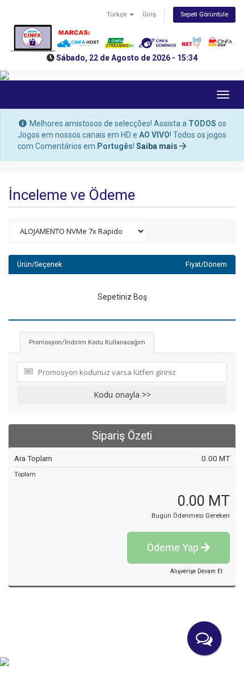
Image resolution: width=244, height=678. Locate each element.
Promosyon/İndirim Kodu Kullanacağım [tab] (87, 342)
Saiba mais (157, 146)
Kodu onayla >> (122, 394)
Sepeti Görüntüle (204, 14)
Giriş (149, 14)
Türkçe (117, 14)
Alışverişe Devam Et (196, 571)
